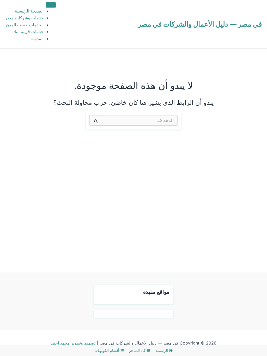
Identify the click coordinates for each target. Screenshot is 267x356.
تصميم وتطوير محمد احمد (73, 343)
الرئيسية (162, 350)
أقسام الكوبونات (107, 350)
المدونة (37, 38)
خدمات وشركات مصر (24, 17)
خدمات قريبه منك (28, 31)
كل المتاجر (138, 350)
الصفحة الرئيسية (29, 11)
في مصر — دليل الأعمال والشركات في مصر (200, 24)
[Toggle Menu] (51, 5)
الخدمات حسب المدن (25, 24)
